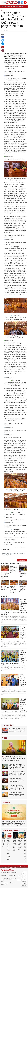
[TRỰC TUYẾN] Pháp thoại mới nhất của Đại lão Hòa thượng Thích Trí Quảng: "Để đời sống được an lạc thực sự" (17, 788)
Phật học (3, 9)
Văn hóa (13, 6)
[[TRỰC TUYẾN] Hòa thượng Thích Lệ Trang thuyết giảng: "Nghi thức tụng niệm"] (5, 780)
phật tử (25, 875)
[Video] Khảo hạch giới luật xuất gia (5, 588)
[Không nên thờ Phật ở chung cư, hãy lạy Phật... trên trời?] (11, 835)
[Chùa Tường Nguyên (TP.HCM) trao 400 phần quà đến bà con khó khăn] (10, 680)
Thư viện (6, 802)
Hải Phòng (24, 879)
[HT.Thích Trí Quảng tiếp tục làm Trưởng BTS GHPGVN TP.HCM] (5, 568)
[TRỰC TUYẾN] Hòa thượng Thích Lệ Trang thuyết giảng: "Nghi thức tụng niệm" (16, 780)
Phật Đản (19, 879)
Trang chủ (3, 6)
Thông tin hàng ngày (11, 830)
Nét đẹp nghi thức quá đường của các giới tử (23, 589)
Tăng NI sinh (24, 877)
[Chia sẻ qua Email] (2, 47)
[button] (23, 846)
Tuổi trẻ (12, 9)
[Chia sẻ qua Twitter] (2, 40)
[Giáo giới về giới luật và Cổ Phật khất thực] (23, 568)
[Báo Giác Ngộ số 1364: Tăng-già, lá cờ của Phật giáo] (17, 835)
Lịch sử (12, 12)
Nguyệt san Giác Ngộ (5, 12)
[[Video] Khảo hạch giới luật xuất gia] (5, 582)
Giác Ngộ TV (14, 866)
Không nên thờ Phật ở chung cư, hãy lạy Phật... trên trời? (11, 844)
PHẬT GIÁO (24, 873)
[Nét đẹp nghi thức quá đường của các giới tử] (23, 582)
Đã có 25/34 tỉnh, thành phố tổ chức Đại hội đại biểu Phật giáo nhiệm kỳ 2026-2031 (13, 823)
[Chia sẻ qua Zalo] (2, 43)
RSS (18, 867)
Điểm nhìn (21, 6)
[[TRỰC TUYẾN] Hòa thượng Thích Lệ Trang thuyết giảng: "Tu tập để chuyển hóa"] (5, 794)
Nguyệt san (8, 866)
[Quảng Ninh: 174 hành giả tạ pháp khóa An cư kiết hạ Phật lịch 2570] (10, 632)
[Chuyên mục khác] (25, 12)
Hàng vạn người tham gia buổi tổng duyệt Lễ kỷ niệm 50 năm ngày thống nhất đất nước (17, 730)
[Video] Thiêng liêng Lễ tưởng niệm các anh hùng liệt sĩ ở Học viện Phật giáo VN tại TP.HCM (17, 773)
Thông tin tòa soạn (21, 866)
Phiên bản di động (12, 867)
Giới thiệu (24, 883)
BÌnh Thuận (24, 881)
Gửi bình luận (22, 560)
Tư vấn (7, 9)
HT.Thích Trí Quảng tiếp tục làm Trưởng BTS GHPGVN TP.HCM (5, 575)
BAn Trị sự (24, 871)
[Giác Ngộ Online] (9, 869)
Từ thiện (17, 12)
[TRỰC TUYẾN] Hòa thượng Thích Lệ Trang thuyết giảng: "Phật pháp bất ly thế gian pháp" (13, 758)
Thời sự (8, 6)
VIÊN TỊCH (20, 875)
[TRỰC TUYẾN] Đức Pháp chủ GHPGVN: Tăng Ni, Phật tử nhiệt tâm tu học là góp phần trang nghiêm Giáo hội (17, 767)
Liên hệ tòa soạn (4, 867)
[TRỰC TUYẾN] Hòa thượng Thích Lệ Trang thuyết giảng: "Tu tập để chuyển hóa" (16, 794)
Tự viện (16, 9)
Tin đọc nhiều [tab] (7, 725)
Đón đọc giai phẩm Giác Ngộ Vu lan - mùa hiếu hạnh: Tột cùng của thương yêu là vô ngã (5, 849)
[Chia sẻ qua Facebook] (2, 37)
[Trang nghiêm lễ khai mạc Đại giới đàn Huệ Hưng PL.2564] (14, 582)
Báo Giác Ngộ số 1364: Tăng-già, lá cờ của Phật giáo (17, 844)
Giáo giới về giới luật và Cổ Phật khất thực (23, 574)
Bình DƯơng (24, 885)
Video (17, 6)
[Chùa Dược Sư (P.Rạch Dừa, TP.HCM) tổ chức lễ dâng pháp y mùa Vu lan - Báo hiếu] (10, 656)
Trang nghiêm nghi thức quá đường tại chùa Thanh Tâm (13, 569)
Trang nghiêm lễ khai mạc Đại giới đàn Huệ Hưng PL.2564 (13, 589)
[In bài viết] (2, 50)
